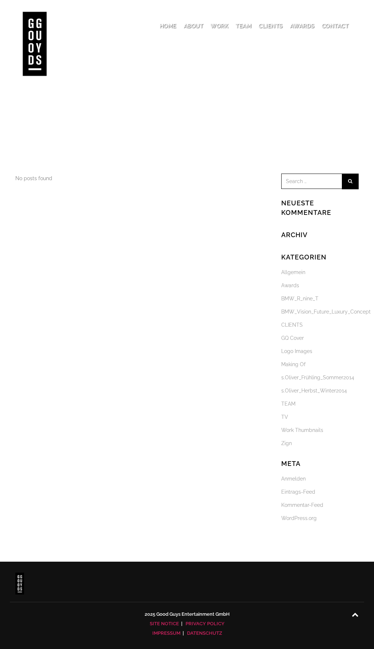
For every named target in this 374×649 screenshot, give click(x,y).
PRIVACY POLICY (205, 623)
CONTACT (335, 26)
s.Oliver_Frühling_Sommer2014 (317, 377)
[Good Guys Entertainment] (34, 26)
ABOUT (193, 26)
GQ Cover (292, 338)
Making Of (293, 364)
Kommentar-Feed (302, 505)
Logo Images (296, 351)
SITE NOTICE (164, 623)
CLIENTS (271, 26)
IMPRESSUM (166, 633)
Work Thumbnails (302, 430)
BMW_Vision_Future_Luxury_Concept (326, 312)
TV (284, 417)
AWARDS (302, 26)
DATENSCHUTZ (204, 633)
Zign (286, 443)
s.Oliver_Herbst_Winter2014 (314, 391)
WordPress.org (299, 518)
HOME (168, 26)
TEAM (243, 26)
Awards (290, 285)
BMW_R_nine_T (299, 298)
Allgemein (293, 272)
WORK (219, 26)
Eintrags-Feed (298, 492)
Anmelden (293, 479)
